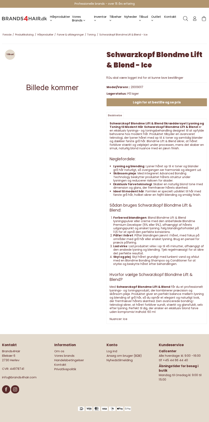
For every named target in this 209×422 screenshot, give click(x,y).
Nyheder (130, 16)
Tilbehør (115, 16)
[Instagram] (15, 395)
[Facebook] (6, 395)
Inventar (100, 16)
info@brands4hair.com (19, 377)
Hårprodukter (60, 16)
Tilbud (143, 16)
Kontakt (170, 16)
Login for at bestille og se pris (157, 102)
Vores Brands (77, 18)
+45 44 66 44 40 (175, 360)
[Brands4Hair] (24, 18)
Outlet (156, 16)
